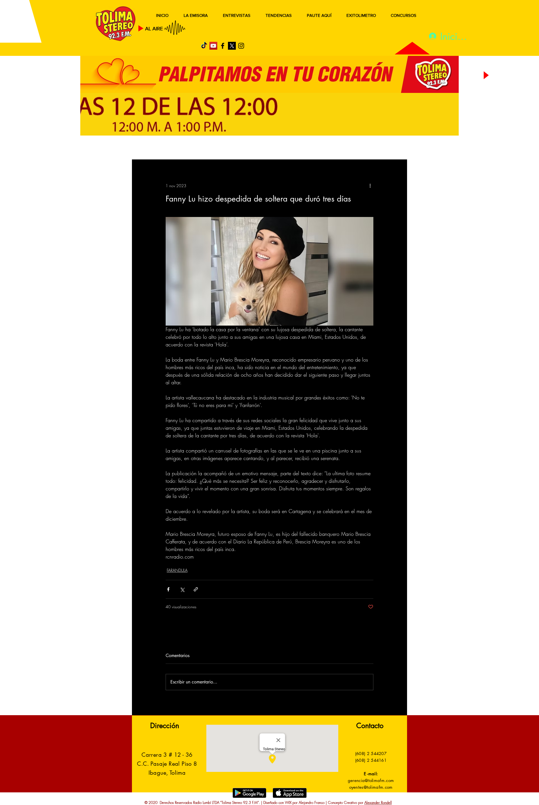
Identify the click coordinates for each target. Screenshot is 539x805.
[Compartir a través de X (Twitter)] (182, 589)
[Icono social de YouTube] (213, 46)
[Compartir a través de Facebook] (168, 589)
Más (351, 148)
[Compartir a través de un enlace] (195, 589)
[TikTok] (204, 46)
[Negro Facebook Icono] (223, 46)
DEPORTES (213, 148)
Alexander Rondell (378, 802)
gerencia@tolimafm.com (371, 780)
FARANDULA (177, 570)
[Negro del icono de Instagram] (241, 46)
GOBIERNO (283, 148)
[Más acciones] (370, 185)
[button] (394, 148)
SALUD (182, 148)
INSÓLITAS (321, 148)
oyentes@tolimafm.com (371, 787)
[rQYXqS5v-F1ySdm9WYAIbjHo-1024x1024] (232, 46)
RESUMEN (150, 148)
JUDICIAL (247, 148)
